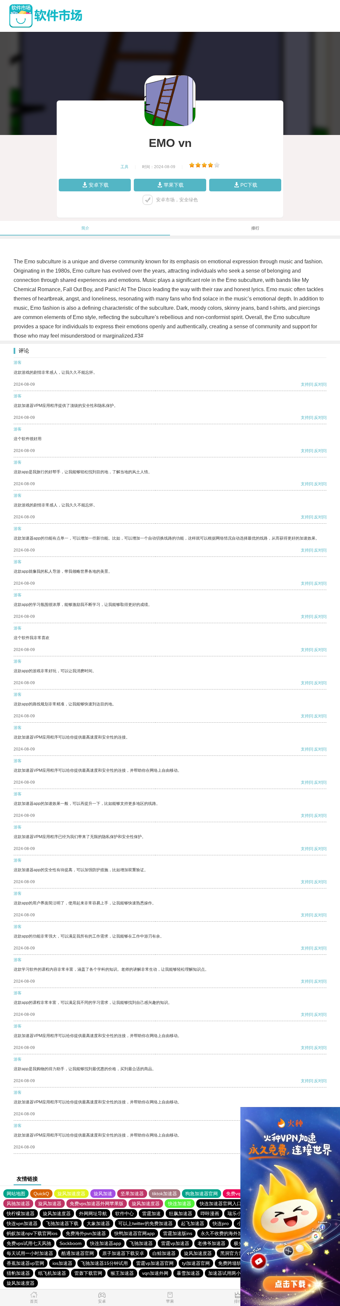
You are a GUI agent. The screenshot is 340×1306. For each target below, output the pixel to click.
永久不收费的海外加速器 (226, 1233)
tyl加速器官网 (196, 1263)
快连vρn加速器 (22, 1223)
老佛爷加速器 (211, 1243)
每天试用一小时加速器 (30, 1253)
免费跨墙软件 (232, 1263)
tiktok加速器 (164, 1193)
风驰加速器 (18, 1203)
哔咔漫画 (210, 1213)
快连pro (220, 1223)
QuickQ (41, 1193)
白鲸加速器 (164, 1253)
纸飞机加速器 (52, 1273)
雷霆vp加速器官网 (155, 1263)
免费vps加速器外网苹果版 (97, 1203)
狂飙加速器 (180, 1213)
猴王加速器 (122, 1273)
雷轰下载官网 (88, 1273)
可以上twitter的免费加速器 (145, 1223)
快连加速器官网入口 (220, 1203)
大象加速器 (98, 1223)
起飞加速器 (192, 1223)
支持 (305, 384)
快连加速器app (105, 1243)
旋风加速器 (49, 1203)
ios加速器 (62, 1263)
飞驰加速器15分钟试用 (104, 1263)
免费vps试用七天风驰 (29, 1243)
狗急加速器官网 (201, 1193)
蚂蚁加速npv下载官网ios (32, 1233)
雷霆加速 (151, 1213)
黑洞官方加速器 (236, 1253)
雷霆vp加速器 (175, 1243)
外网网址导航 (93, 1213)
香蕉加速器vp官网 (25, 1263)
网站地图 (16, 1193)
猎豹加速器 (18, 1273)
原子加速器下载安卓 (123, 1253)
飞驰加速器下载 (62, 1223)
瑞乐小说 (236, 1213)
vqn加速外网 (155, 1273)
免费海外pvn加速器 (86, 1233)
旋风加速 (103, 1193)
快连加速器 (179, 1203)
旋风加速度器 (71, 1193)
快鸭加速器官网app (134, 1233)
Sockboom (70, 1243)
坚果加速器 (132, 1193)
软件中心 (124, 1213)
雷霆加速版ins (177, 1233)
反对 (318, 384)
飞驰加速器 (141, 1243)
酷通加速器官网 (77, 1253)
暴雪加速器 (188, 1273)
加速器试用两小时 (226, 1273)
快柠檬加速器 (21, 1213)
